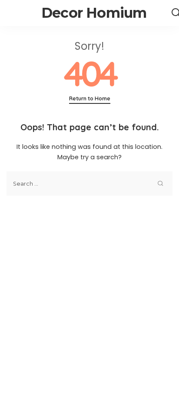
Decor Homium (93, 12)
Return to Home (89, 98)
